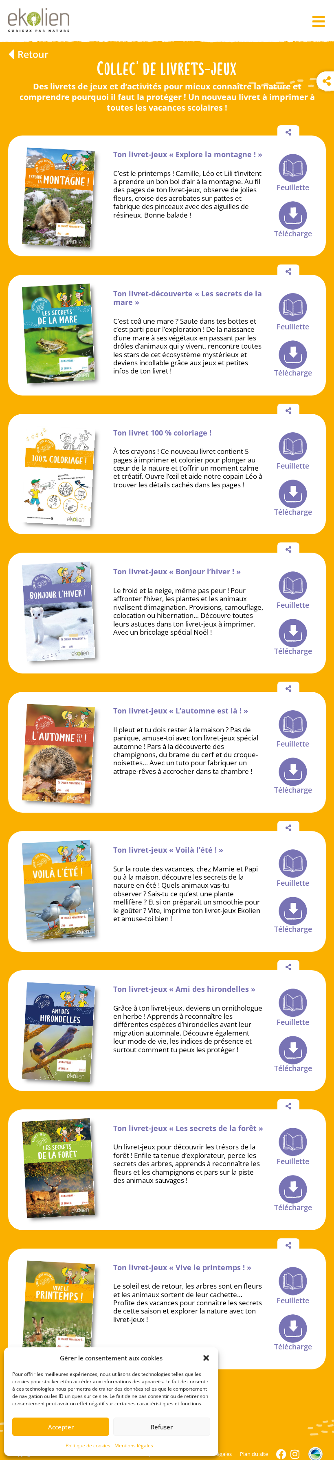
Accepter (61, 1427)
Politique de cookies (88, 1445)
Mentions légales (133, 1445)
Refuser (162, 1427)
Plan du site (254, 1454)
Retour (33, 54)
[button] (206, 1358)
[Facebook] (281, 1454)
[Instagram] (295, 1454)
